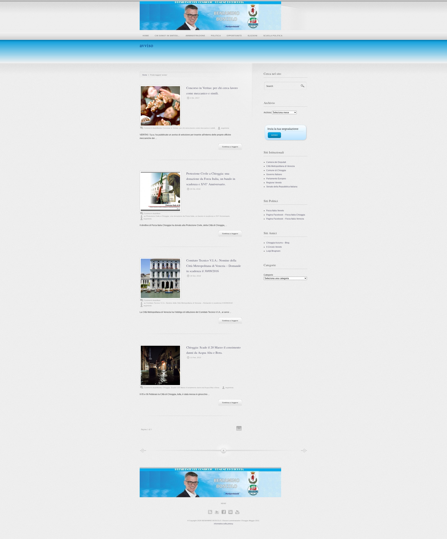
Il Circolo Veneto (274, 247)
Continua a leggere (230, 147)
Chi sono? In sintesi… (167, 36)
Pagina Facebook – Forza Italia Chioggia (285, 215)
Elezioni (252, 36)
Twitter (217, 512)
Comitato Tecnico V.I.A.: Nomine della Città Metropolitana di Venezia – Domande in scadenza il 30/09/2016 (213, 265)
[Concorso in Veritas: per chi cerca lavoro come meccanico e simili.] (160, 106)
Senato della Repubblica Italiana (281, 186)
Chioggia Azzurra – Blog (277, 243)
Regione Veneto (274, 182)
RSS (210, 512)
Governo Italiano (274, 174)
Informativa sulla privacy (223, 523)
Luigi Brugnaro (273, 251)
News (223, 503)
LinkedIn (230, 512)
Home (146, 36)
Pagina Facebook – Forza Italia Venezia (285, 219)
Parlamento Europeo (276, 178)
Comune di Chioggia (276, 170)
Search (269, 86)
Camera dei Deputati (276, 162)
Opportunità (234, 36)
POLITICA (216, 36)
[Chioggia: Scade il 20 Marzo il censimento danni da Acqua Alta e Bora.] (160, 365)
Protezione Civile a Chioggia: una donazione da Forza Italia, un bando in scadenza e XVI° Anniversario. (210, 178)
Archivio (267, 112)
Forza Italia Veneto (275, 210)
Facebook (223, 512)
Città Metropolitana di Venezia (280, 166)
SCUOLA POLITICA (273, 36)
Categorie (268, 275)
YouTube (237, 512)
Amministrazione (195, 36)
